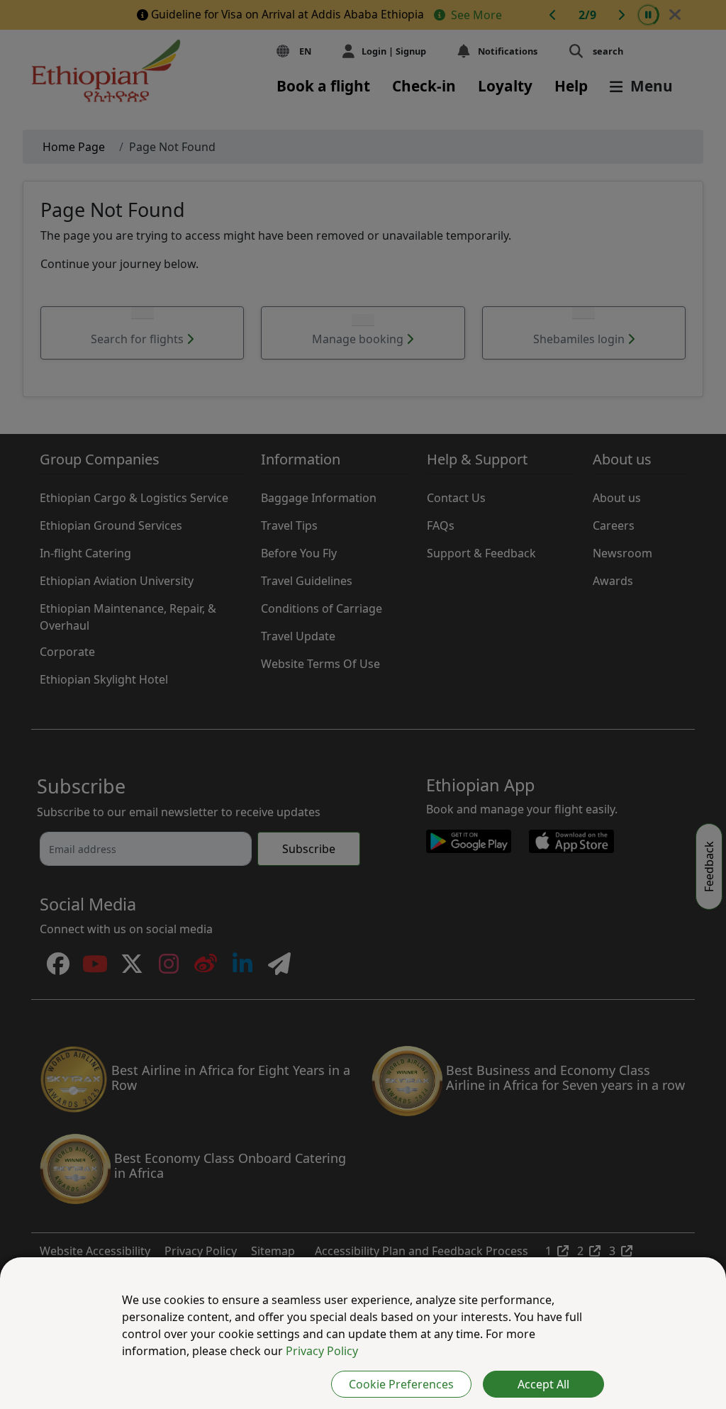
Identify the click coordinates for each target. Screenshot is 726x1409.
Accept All (543, 1384)
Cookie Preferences (401, 1384)
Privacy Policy (322, 1351)
